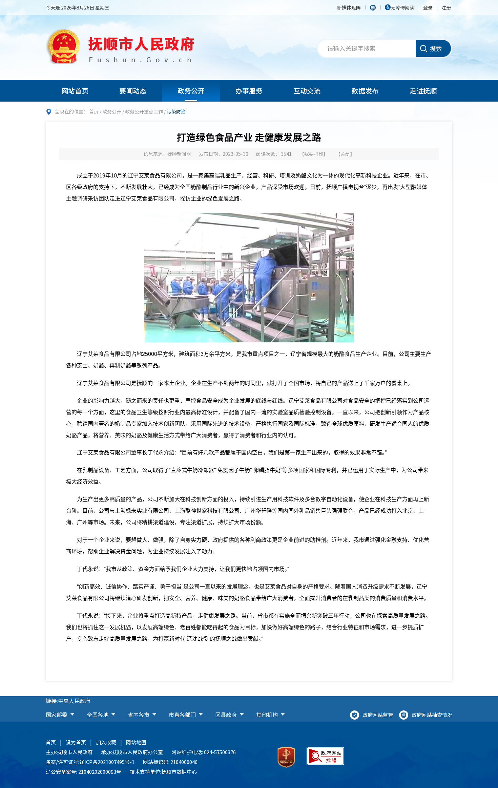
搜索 (436, 48)
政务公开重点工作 (144, 111)
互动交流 (306, 90)
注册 (446, 7)
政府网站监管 (377, 715)
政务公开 (191, 90)
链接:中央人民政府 (68, 701)
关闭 (345, 153)
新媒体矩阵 (349, 7)
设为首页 (76, 742)
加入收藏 (106, 742)
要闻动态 (132, 90)
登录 (428, 7)
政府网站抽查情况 (432, 715)
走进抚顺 (423, 90)
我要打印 (313, 153)
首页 (94, 111)
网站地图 (136, 742)
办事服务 (249, 90)
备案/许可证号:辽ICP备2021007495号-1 (90, 762)
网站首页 (74, 90)
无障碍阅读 (402, 7)
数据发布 (365, 90)
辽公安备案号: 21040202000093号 (83, 771)
